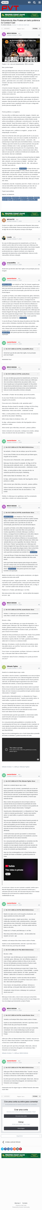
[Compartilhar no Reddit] (14, 1149)
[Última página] (40, 28)
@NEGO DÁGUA (7, 284)
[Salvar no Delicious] (11, 1149)
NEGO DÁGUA (7, 25)
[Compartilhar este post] (38, 35)
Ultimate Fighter (12, 666)
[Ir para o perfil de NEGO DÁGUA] (4, 34)
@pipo (10, 199)
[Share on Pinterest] (20, 1149)
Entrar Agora (21, 1128)
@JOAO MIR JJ (33, 199)
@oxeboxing (23, 168)
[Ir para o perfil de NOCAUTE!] (4, 220)
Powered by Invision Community (21, 1207)
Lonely (9, 237)
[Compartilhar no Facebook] (5, 1149)
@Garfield (36, 197)
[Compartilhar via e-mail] (17, 1149)
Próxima (35, 28)
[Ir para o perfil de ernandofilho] (4, 264)
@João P (5, 199)
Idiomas (17, 1203)
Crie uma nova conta (21, 1116)
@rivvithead (23, 318)
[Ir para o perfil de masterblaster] (4, 279)
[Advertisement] (21, 1179)
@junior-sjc (24, 199)
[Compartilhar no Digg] (8, 1149)
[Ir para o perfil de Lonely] (4, 238)
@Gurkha (30, 197)
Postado (14, 35)
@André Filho (16, 199)
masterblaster (26, 512)
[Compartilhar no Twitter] (2, 1149)
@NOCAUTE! (23, 197)
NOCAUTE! (10, 219)
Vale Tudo (26, 25)
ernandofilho (11, 263)
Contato (24, 1203)
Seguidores (20, 1136)
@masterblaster (7, 197)
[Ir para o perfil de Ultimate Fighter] (4, 667)
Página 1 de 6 (21, 28)
